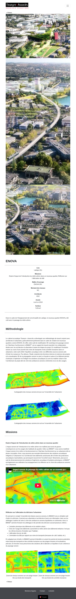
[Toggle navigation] (67, 6)
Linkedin (51, 591)
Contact (42, 591)
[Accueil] (17, 5)
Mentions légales (30, 591)
